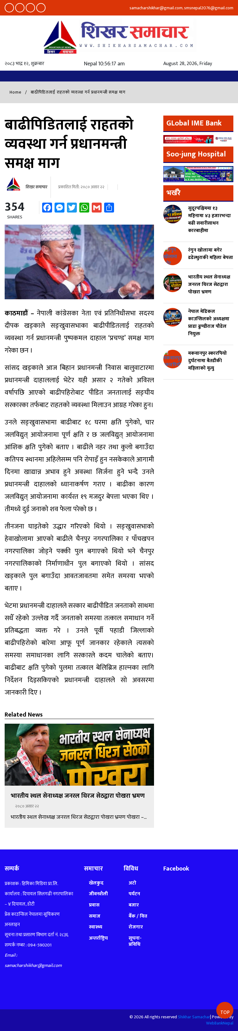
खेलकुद (96, 883)
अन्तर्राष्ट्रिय (98, 938)
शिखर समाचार (36, 187)
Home (14, 92)
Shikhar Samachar (194, 1016)
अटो (132, 883)
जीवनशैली (98, 894)
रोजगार (136, 927)
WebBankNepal (219, 1023)
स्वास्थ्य (95, 927)
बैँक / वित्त (138, 916)
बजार (134, 905)
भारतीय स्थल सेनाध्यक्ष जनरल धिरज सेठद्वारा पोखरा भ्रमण (78, 796)
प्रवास (94, 905)
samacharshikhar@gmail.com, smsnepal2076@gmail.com (181, 7)
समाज (94, 916)
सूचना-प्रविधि (135, 941)
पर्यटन (134, 894)
